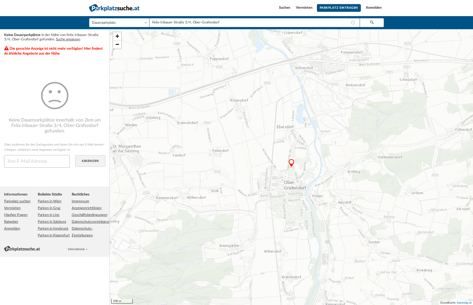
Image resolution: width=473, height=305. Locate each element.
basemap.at (464, 302)
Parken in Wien (49, 201)
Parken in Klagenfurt (54, 235)
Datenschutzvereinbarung (92, 222)
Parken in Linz (48, 215)
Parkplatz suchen (17, 201)
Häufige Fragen (15, 215)
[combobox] (254, 22)
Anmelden (374, 8)
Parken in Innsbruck (53, 228)
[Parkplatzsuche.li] (103, 249)
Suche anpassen (68, 39)
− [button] (117, 44)
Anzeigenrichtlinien (87, 208)
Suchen (285, 8)
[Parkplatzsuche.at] (91, 249)
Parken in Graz (49, 208)
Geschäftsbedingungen (89, 215)
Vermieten (304, 8)
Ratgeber (11, 222)
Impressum (80, 201)
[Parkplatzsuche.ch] (97, 249)
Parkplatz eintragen (339, 7)
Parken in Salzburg (52, 222)
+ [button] (117, 36)
